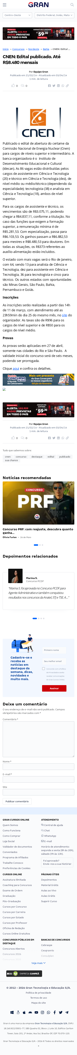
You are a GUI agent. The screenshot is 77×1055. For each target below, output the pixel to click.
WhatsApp (50, 836)
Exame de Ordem (13, 890)
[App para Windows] (12, 1012)
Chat (47, 830)
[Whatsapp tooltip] (48, 1012)
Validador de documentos (17, 846)
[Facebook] (54, 1012)
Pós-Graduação (12, 901)
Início (6, 49)
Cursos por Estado (13, 917)
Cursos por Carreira (14, 912)
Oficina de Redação (14, 928)
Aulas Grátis (48, 896)
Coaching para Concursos (17, 885)
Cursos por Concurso (15, 906)
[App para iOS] (24, 1012)
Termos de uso (38, 997)
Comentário (10, 719)
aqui (16, 368)
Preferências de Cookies (16, 868)
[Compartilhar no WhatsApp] (62, 86)
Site (5, 787)
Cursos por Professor (15, 923)
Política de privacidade (38, 992)
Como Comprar (11, 836)
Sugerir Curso (49, 901)
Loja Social (9, 841)
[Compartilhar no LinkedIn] (58, 86)
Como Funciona (11, 830)
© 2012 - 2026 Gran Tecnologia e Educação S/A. (38, 987)
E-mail (7, 774)
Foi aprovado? (57, 862)
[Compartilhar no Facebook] (49, 86)
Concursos (18, 49)
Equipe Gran (40, 71)
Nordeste (33, 49)
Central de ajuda (53, 825)
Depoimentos (49, 879)
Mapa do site (38, 1002)
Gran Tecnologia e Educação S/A (51, 1023)
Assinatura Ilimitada (14, 879)
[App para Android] (30, 1012)
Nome (7, 761)
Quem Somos (10, 825)
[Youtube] (36, 1012)
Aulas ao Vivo (48, 890)
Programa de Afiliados (15, 857)
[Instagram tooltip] (42, 1012)
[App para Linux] (18, 1012)
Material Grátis (49, 885)
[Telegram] (67, 1012)
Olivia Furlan (10, 537)
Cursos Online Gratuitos (16, 933)
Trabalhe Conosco (13, 863)
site (64, 315)
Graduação (9, 896)
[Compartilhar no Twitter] (53, 86)
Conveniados (10, 852)
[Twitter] (60, 1012)
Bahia (46, 49)
